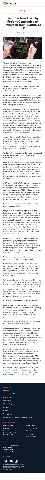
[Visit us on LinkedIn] (16, 461)
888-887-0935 (8, 435)
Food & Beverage (8, 397)
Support (5, 410)
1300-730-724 (8, 451)
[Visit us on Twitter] (5, 461)
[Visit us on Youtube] (11, 461)
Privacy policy (7, 414)
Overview (6, 390)
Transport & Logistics (9, 394)
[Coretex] (9, 3)
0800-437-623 (31, 437)
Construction (7, 400)
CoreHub (6, 407)
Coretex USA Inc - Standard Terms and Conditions (18, 417)
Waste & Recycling (9, 404)
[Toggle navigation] (40, 3)
